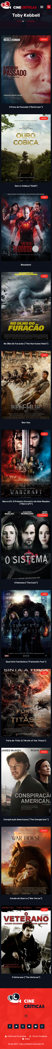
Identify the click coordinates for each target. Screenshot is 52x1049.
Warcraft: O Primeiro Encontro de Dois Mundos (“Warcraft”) (26, 502)
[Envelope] (35, 1026)
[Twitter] (16, 1026)
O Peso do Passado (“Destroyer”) (26, 107)
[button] (41, 6)
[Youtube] (29, 1026)
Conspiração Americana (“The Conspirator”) (26, 819)
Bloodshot (26, 265)
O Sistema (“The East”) (26, 583)
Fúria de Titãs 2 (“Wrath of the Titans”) (26, 740)
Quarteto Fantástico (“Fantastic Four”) (26, 662)
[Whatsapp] (42, 1026)
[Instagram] (23, 1026)
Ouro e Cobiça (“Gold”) (26, 186)
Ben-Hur (26, 422)
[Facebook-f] (10, 1026)
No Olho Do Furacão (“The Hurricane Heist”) (26, 344)
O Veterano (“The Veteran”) (26, 977)
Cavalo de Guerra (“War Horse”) (26, 898)
